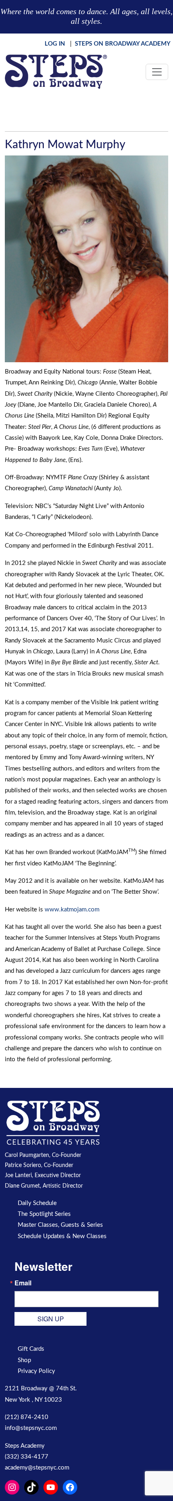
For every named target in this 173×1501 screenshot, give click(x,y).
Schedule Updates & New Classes (62, 1236)
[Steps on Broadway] (56, 71)
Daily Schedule (37, 1203)
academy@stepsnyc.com (37, 1468)
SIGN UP (50, 1318)
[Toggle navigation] (157, 72)
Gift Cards (31, 1349)
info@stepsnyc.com (31, 1428)
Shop (24, 1360)
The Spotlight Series (44, 1214)
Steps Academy (25, 1446)
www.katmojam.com (72, 910)
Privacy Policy (36, 1371)
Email (22, 1283)
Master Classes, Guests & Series (60, 1225)
